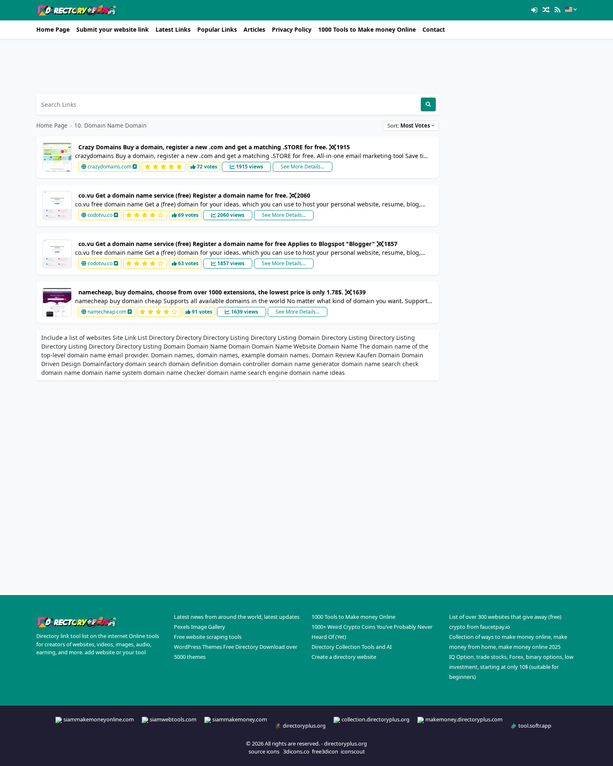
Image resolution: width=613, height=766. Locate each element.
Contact (433, 29)
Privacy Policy (292, 29)
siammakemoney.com (239, 719)
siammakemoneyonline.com (98, 719)
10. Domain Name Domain (110, 125)
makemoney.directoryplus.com (463, 719)
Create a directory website (344, 657)
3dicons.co (296, 751)
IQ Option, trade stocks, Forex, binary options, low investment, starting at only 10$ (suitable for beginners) (511, 667)
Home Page (53, 29)
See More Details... (302, 166)
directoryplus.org (304, 725)
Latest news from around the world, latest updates (236, 616)
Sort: (408, 125)
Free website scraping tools (207, 636)
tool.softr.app (534, 725)
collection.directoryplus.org (376, 719)
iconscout (353, 751)
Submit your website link (112, 29)
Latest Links (173, 29)
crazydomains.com (109, 166)
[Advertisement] (237, 66)
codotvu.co (100, 214)
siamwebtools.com (173, 719)
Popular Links (217, 29)
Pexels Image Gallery (199, 626)
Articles (254, 29)
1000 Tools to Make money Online (367, 29)
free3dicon (325, 751)
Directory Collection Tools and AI (352, 646)
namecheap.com (107, 311)
